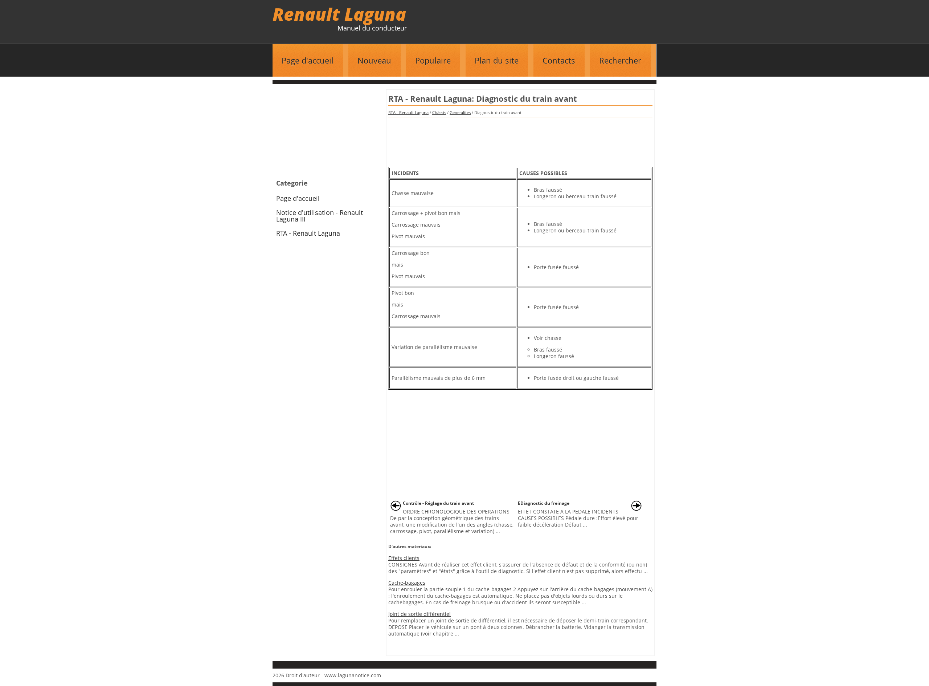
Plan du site (497, 60)
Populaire (433, 60)
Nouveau (374, 60)
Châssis (439, 112)
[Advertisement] (520, 140)
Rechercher (620, 60)
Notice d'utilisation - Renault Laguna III (319, 215)
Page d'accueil (307, 60)
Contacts (559, 60)
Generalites (460, 112)
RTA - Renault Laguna (408, 112)
